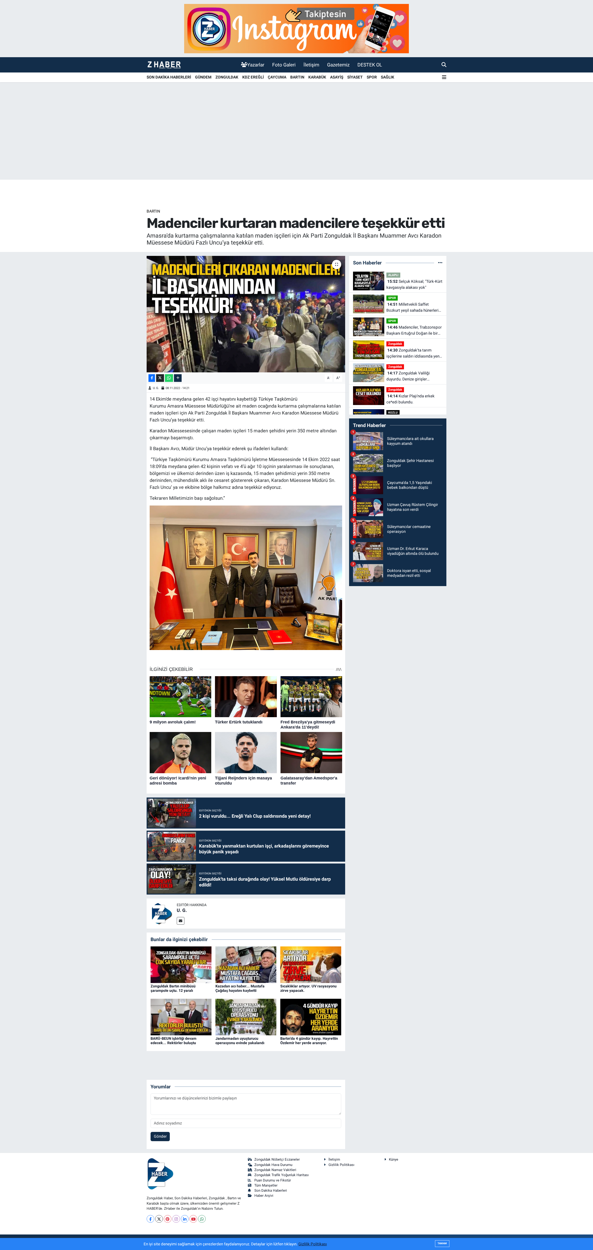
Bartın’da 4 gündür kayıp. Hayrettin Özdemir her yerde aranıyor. (309, 1040)
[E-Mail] (180, 921)
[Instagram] (176, 1219)
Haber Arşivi (263, 1195)
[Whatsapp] (202, 1219)
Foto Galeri (284, 65)
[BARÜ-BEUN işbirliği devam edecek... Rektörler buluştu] (181, 1016)
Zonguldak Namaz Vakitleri (275, 1170)
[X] (159, 1219)
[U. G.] (162, 913)
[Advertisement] (296, 143)
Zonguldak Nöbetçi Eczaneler (277, 1159)
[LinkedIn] (185, 1219)
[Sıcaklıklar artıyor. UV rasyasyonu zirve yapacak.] (310, 964)
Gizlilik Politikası (341, 1165)
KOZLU (393, 412)
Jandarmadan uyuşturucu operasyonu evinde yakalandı (239, 1040)
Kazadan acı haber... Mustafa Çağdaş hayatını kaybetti (240, 988)
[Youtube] (193, 1219)
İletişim (311, 65)
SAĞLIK (387, 77)
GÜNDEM (203, 77)
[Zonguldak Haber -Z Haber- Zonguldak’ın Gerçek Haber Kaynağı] (164, 65)
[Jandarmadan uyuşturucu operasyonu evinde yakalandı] (245, 1016)
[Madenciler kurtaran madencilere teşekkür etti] (246, 314)
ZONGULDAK (226, 77)
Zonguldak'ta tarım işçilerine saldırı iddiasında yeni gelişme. (413, 353)
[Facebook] (150, 1219)
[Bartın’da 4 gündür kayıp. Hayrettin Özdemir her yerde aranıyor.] (310, 1016)
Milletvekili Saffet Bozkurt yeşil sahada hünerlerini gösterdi (414, 307)
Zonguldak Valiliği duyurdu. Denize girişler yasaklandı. (408, 376)
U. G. (156, 388)
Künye (393, 1159)
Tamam (442, 1243)
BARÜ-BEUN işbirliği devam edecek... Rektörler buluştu (173, 1040)
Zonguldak (395, 343)
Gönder (160, 1136)
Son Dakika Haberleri (270, 1190)
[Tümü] (440, 262)
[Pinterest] (167, 1219)
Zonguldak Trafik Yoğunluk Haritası (281, 1175)
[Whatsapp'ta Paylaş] (169, 378)
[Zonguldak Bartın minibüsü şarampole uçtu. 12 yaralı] (181, 964)
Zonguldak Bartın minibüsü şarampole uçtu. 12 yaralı (173, 988)
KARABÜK (317, 77)
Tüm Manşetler (266, 1185)
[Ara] (444, 64)
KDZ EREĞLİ (253, 77)
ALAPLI (393, 275)
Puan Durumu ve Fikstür (272, 1180)
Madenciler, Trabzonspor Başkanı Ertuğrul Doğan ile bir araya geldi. (414, 330)
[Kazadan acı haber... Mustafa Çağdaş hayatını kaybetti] (245, 964)
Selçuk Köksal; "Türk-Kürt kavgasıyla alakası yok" (414, 284)
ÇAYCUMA (277, 77)
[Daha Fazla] (178, 378)
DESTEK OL (369, 65)
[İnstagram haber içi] (296, 28)
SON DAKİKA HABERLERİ (169, 77)
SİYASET (355, 77)
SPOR (372, 77)
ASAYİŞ (336, 77)
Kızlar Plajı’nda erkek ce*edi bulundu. (410, 399)
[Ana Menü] (444, 77)
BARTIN (297, 77)
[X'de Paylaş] (160, 378)
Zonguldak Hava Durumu (273, 1165)
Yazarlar (255, 65)
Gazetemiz (338, 65)
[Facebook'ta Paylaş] (151, 378)
